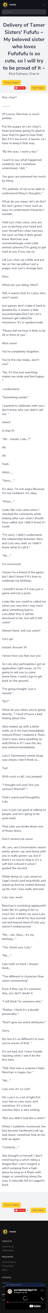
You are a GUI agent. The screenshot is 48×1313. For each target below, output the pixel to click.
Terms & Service (8, 1262)
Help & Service (8, 1246)
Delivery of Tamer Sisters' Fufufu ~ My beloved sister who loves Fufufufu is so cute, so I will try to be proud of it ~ (24, 46)
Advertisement (8, 1250)
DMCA (4, 1270)
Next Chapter (38, 88)
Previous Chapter (11, 82)
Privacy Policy (7, 1266)
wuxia (12, 4)
